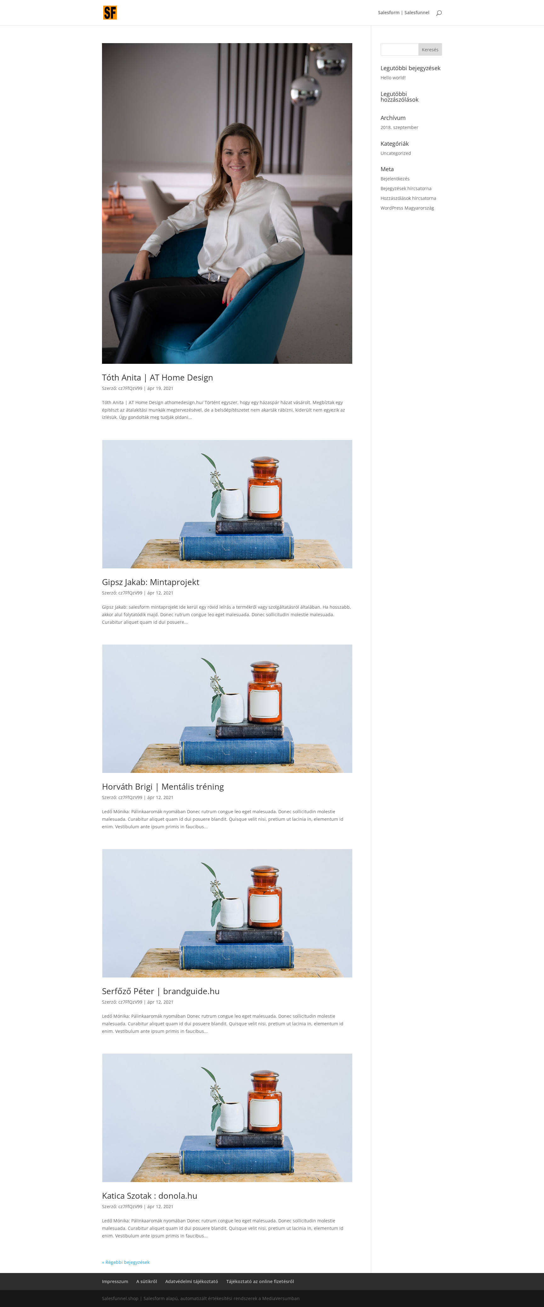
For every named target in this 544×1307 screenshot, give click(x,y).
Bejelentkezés (395, 179)
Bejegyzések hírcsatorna (406, 188)
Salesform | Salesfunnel (403, 12)
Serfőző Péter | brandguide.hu (161, 991)
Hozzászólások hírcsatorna (408, 198)
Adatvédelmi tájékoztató (191, 1281)
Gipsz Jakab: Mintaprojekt (150, 582)
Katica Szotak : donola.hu (149, 1195)
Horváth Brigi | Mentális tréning (163, 786)
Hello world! (393, 78)
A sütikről (146, 1281)
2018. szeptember (399, 127)
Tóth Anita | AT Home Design (157, 377)
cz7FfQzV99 (130, 388)
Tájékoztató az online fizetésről (260, 1281)
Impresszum (115, 1281)
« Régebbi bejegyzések (126, 1262)
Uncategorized (396, 153)
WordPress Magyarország (407, 208)
